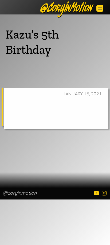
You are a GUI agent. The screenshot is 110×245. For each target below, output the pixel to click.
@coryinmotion (20, 193)
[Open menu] (99, 8)
